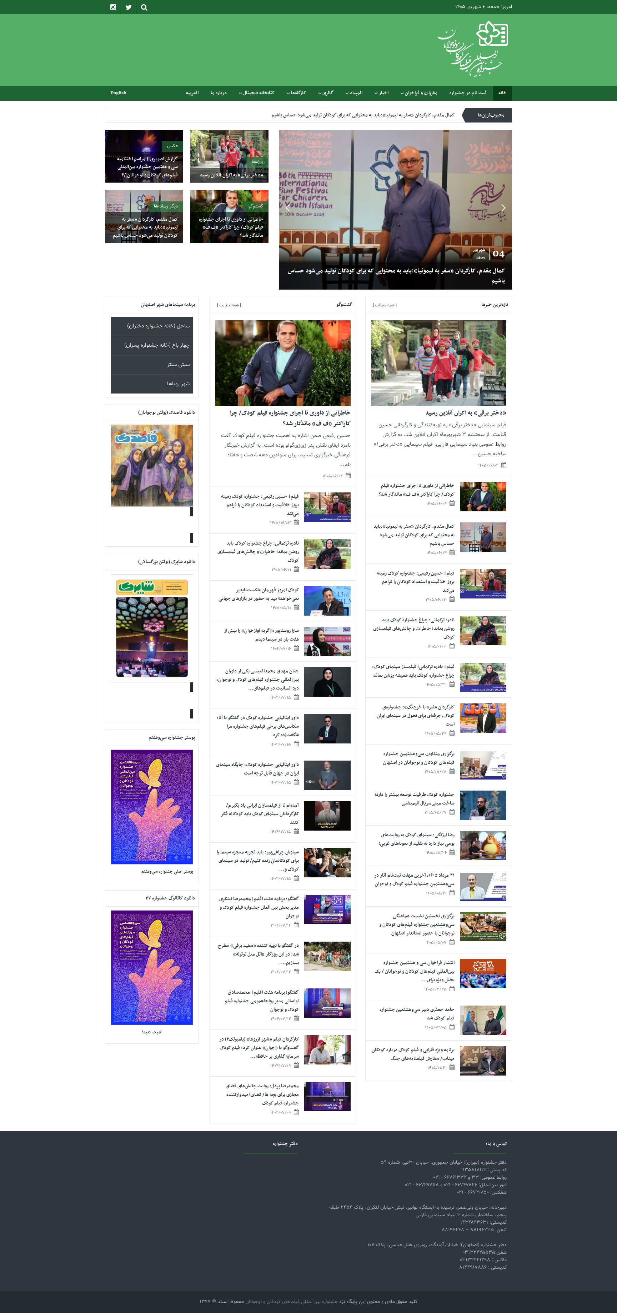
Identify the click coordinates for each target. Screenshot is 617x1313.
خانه (502, 93)
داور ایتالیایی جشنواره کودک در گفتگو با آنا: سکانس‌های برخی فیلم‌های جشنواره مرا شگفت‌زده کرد (258, 726)
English (118, 93)
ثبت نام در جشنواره (468, 93)
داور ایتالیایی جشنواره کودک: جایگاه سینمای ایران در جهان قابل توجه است (257, 769)
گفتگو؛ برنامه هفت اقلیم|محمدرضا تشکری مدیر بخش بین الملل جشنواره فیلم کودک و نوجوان (259, 907)
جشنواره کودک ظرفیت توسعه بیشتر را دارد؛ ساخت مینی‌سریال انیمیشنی (415, 799)
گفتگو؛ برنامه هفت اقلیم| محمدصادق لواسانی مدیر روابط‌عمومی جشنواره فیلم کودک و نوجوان (262, 1001)
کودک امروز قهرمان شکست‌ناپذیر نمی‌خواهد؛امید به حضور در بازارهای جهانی (259, 594)
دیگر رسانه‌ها (166, 206)
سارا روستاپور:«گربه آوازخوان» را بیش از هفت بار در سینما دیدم (261, 635)
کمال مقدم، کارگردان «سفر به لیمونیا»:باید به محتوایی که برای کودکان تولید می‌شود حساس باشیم (462, 276)
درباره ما (219, 93)
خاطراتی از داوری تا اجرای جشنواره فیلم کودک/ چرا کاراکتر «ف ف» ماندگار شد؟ (231, 227)
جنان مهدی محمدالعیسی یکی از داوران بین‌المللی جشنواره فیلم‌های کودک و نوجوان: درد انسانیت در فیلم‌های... (257, 679)
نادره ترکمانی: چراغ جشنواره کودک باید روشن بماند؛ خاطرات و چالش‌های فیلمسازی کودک (414, 628)
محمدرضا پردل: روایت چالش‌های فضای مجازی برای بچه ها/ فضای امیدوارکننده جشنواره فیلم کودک (262, 1094)
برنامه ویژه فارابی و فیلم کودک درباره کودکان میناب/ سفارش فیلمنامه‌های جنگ (413, 1054)
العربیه (192, 93)
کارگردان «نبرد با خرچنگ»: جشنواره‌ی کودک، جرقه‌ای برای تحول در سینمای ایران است (416, 715)
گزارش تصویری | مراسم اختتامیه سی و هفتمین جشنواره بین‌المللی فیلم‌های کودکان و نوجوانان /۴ (147, 167)
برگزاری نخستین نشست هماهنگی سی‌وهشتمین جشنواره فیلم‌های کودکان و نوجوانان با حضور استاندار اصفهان (417, 924)
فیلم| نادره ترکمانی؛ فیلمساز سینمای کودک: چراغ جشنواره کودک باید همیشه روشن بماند (413, 671)
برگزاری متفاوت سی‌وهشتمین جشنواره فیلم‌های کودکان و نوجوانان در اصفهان (419, 758)
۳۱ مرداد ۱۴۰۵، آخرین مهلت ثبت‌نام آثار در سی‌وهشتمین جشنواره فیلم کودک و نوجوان (414, 879)
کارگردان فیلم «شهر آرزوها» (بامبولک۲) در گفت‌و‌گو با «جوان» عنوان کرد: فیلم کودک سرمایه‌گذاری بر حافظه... (259, 1048)
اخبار (383, 93)
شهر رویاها (178, 384)
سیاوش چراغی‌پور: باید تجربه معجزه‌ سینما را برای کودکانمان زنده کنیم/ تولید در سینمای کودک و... (258, 860)
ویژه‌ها (257, 162)
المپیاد (356, 93)
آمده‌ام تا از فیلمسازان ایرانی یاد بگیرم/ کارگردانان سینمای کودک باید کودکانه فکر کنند (260, 814)
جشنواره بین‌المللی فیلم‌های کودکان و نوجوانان (291, 1302)
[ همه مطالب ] (385, 305)
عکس (172, 146)
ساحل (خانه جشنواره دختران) (158, 326)
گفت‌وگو (256, 206)
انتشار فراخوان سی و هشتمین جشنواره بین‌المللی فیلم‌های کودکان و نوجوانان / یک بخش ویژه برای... (415, 971)
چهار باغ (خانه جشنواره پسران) (157, 345)
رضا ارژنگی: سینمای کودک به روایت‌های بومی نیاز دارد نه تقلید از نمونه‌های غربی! (416, 839)
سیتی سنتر (178, 365)
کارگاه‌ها (298, 93)
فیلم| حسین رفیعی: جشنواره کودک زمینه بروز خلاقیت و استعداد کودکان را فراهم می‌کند (372, 115)
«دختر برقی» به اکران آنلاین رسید (231, 175)
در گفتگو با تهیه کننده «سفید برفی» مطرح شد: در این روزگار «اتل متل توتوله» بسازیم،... (258, 954)
